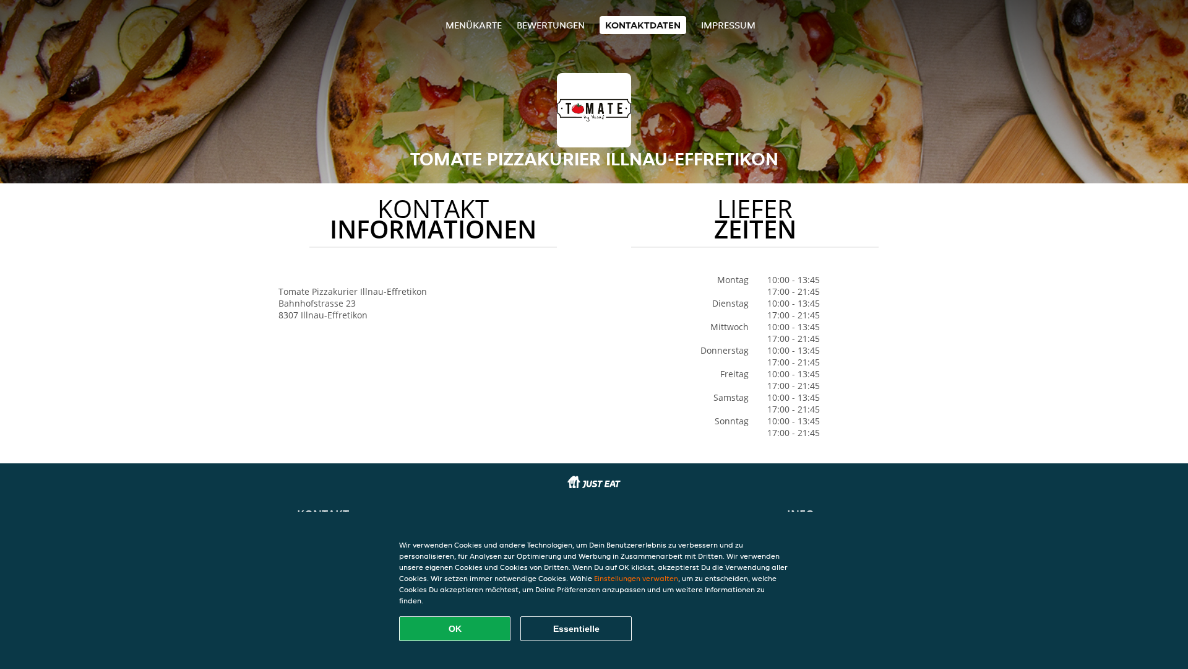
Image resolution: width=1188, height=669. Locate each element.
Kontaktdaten (643, 25)
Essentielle (576, 629)
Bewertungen (551, 25)
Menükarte (474, 25)
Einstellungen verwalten (636, 578)
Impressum (728, 25)
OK (455, 629)
